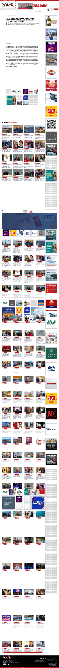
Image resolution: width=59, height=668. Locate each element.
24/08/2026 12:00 (29, 322)
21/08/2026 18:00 (29, 648)
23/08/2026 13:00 (6, 413)
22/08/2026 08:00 (29, 570)
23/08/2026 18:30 (6, 383)
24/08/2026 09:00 (17, 337)
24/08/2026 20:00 (6, 148)
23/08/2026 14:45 (29, 398)
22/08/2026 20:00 (6, 474)
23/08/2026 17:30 (29, 383)
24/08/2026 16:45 (6, 163)
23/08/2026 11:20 (29, 413)
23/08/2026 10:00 (6, 428)
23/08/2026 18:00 (17, 383)
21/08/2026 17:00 (40, 648)
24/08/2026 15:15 (17, 177)
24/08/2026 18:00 (28, 148)
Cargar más (23, 652)
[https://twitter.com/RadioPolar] (15, 4)
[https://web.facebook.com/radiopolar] (15, 3)
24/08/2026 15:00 (28, 177)
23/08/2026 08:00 (29, 428)
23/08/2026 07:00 (40, 428)
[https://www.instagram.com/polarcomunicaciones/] (15, 6)
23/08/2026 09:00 (17, 428)
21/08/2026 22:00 (29, 622)
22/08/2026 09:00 (17, 570)
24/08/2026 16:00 (39, 163)
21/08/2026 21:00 (40, 622)
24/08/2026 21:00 (39, 134)
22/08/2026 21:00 (29, 459)
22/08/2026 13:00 (40, 518)
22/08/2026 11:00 (40, 544)
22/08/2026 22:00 (17, 459)
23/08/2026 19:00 (40, 367)
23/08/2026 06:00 (6, 443)
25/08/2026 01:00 (6, 246)
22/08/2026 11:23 (29, 544)
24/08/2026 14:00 (39, 177)
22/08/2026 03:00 (40, 596)
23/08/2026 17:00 (40, 383)
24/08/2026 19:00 (17, 148)
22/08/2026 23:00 (6, 459)
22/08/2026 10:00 (6, 570)
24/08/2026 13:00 (17, 322)
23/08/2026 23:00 (17, 352)
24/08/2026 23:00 (17, 134)
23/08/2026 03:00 (40, 443)
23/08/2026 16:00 (6, 398)
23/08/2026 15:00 (17, 398)
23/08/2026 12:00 (17, 413)
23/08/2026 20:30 (6, 367)
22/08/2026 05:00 (17, 596)
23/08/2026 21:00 (40, 352)
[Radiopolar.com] (1, 9)
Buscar (56, 9)
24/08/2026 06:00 (6, 352)
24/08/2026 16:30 (17, 163)
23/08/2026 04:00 (29, 443)
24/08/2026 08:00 (29, 337)
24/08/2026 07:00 (40, 337)
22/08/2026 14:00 (29, 518)
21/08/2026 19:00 (17, 648)
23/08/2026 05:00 (17, 443)
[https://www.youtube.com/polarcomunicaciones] (15, 7)
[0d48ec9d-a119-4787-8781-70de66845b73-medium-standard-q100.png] (8, 6)
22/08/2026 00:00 (6, 622)
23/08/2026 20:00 (17, 367)
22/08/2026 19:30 (17, 474)
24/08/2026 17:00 (39, 148)
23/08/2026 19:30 (29, 367)
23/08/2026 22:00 (29, 352)
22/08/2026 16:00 (6, 518)
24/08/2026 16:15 (28, 163)
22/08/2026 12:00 (17, 544)
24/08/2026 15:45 (6, 177)
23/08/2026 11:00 (40, 413)
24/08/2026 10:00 (6, 337)
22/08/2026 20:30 (40, 459)
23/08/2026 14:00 (40, 398)
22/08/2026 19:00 (40, 474)
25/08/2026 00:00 (6, 134)
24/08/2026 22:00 (28, 134)
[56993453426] (15, 2)
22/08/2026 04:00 (29, 596)
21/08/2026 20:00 (6, 648)
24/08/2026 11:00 (40, 322)
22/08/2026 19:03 (29, 474)
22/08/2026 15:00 (17, 518)
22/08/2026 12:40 (6, 544)
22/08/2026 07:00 (40, 570)
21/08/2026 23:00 (17, 622)
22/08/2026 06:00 (6, 596)
